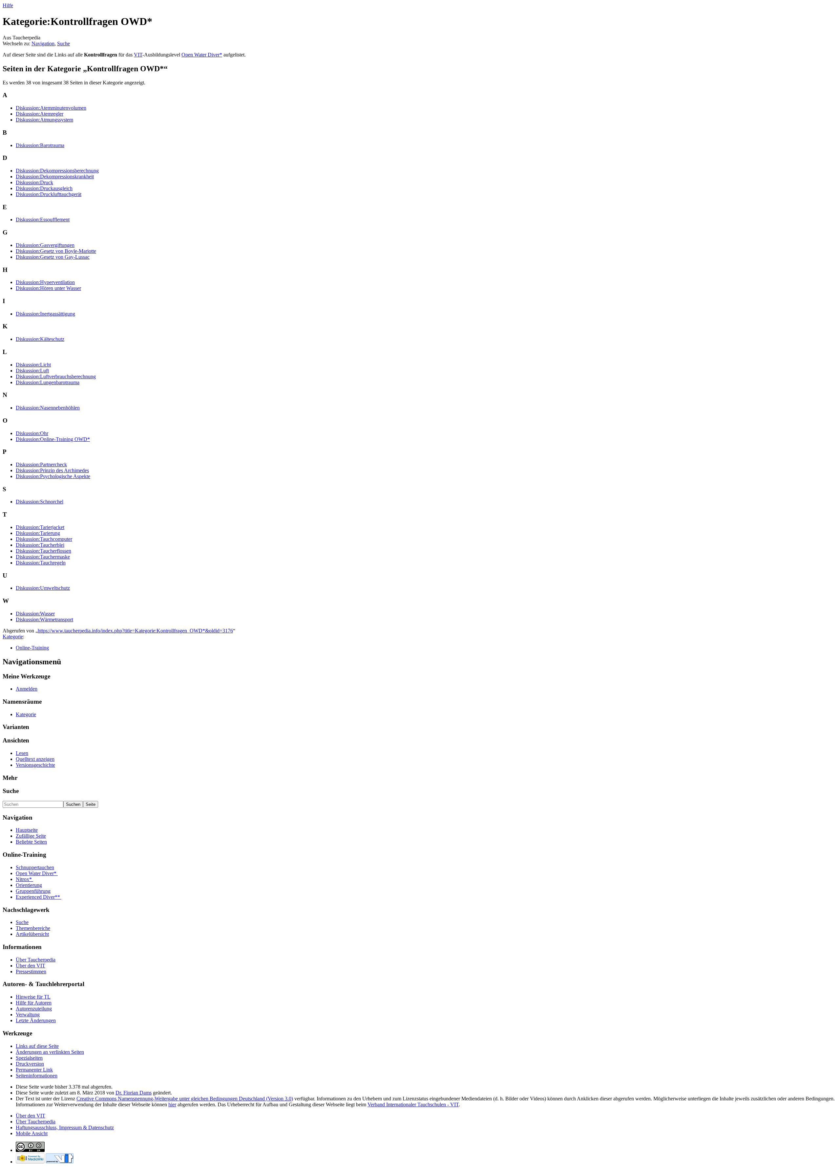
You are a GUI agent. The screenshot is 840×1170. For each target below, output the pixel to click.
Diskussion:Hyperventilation (45, 282)
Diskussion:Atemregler (39, 114)
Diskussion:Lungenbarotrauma (47, 382)
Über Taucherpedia (35, 959)
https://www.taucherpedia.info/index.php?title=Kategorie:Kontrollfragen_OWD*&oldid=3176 (135, 630)
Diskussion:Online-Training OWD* (53, 439)
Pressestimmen (31, 971)
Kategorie (13, 636)
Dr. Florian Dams (134, 1092)
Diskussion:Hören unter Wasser (48, 288)
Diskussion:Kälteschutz (40, 339)
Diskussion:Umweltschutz (43, 588)
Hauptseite (27, 830)
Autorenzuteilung (34, 1008)
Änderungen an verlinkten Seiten (50, 1052)
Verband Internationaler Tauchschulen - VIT (413, 1104)
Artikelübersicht (32, 934)
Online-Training (32, 648)
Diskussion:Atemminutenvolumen (51, 108)
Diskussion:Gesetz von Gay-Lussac (53, 257)
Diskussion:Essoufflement (43, 219)
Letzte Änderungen (36, 1020)
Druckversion (30, 1064)
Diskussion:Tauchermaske (43, 557)
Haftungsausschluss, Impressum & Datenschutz (65, 1127)
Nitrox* (24, 879)
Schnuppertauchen (35, 867)
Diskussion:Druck (34, 182)
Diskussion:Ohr (32, 433)
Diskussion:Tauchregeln (41, 562)
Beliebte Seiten (31, 842)
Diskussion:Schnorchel (39, 501)
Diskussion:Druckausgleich (44, 188)
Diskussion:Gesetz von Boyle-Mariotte (56, 251)
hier (172, 1104)
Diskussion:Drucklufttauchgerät (48, 194)
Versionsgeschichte (35, 765)
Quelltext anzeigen (35, 759)
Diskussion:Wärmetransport (44, 619)
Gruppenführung (33, 891)
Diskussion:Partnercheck (41, 464)
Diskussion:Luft (32, 370)
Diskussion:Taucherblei (40, 545)
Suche (63, 43)
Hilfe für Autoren (34, 1002)
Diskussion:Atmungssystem (44, 119)
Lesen (22, 753)
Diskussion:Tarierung (38, 533)
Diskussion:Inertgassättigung (45, 314)
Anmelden (26, 689)
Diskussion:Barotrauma (40, 145)
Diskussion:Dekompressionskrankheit (55, 176)
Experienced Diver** (38, 897)
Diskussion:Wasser (35, 613)
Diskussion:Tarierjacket (40, 527)
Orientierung (29, 885)
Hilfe (8, 5)
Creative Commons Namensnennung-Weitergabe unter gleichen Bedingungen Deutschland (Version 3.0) (184, 1098)
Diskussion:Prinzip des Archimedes (52, 470)
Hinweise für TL (33, 997)
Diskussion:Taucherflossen (43, 551)
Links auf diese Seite (37, 1046)
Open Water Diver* (201, 54)
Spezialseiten (29, 1058)
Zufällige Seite (31, 836)
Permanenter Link (34, 1069)
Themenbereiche (33, 928)
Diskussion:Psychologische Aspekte (53, 476)
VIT (138, 54)
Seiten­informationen (36, 1075)
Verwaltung (28, 1014)
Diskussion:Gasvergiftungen (45, 245)
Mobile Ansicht (32, 1133)
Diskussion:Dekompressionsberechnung (57, 170)
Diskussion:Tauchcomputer (44, 539)
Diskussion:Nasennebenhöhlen (48, 407)
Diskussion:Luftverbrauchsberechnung (56, 376)
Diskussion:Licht (33, 364)
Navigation (43, 43)
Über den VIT (30, 965)
